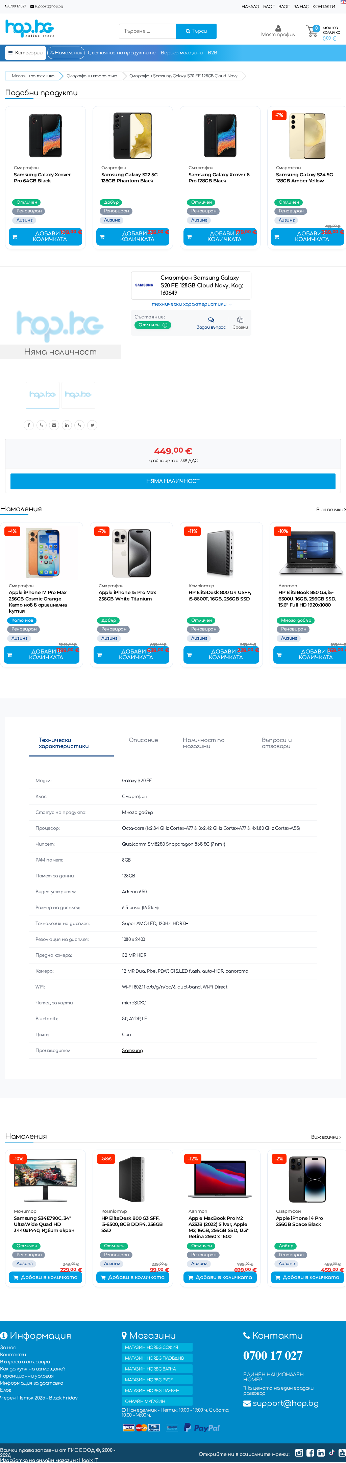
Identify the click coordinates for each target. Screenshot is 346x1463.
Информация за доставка (31, 1383)
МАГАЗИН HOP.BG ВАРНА (150, 1369)
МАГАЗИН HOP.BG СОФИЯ (151, 1347)
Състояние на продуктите (122, 52)
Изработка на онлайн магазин (38, 1460)
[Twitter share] (92, 425)
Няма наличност (172, 481)
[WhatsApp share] (79, 425)
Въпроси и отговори (277, 743)
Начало (250, 6)
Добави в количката (50, 236)
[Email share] (54, 425)
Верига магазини (181, 52)
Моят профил (278, 34)
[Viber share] (41, 425)
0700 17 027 (17, 6)
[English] (343, 2)
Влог (283, 6)
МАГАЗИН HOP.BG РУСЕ (149, 1380)
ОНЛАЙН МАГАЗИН (145, 1401)
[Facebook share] (29, 425)
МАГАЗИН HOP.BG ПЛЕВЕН (152, 1390)
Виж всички (330, 509)
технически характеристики (189, 304)
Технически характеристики (64, 743)
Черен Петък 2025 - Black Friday (39, 1398)
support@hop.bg (48, 6)
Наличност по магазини (203, 743)
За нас (301, 6)
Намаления (68, 52)
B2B (212, 52)
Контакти (324, 6)
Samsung (132, 1050)
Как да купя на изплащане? (33, 1368)
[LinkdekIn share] (67, 425)
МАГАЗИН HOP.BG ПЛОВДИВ (154, 1358)
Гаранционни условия (26, 1376)
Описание (143, 740)
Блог (268, 6)
